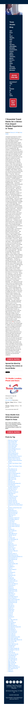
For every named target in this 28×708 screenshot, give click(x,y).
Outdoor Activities (13, 563)
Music (10, 552)
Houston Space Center (13, 526)
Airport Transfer (12, 443)
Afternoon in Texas (13, 440)
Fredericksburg (12, 497)
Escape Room (12, 490)
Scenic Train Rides (13, 583)
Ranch (10, 573)
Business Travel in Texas (14, 459)
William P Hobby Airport (14, 667)
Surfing (10, 615)
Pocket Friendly (12, 569)
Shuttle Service (12, 591)
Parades (10, 565)
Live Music (11, 537)
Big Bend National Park (14, 457)
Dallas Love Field (12, 474)
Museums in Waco (13, 550)
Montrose (11, 546)
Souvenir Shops (12, 598)
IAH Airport (11, 529)
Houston (11, 522)
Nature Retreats (12, 559)
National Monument (13, 555)
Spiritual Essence (12, 601)
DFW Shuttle (11, 484)
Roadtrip (11, 578)
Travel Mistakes (12, 655)
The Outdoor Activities (13, 648)
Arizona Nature (12, 446)
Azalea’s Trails (12, 451)
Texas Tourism (12, 641)
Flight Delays (11, 493)
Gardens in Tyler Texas (14, 503)
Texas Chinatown (12, 631)
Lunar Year (11, 540)
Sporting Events (12, 602)
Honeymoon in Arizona (13, 517)
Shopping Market (12, 589)
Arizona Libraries (12, 444)
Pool (10, 570)
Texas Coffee (11, 634)
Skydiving (11, 592)
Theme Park (11, 652)
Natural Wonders (12, 558)
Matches (10, 543)
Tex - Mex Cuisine (12, 619)
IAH (9, 527)
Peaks (10, 568)
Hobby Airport (11, 514)
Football (10, 494)
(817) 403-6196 (13, 103)
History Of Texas (12, 513)
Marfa (10, 542)
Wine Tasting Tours (13, 668)
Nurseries (11, 562)
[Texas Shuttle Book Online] (14, 14)
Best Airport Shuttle (13, 454)
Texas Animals (12, 622)
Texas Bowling (12, 629)
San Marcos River (12, 580)
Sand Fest (11, 582)
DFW (10, 480)
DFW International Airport (14, 483)
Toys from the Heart (13, 654)
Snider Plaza (11, 593)
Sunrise (10, 612)
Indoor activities (12, 530)
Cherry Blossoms (12, 469)
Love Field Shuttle (13, 539)
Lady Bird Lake (12, 535)
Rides (10, 576)
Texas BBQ (11, 624)
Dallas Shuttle (12, 477)
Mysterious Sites (12, 553)
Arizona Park (12, 447)
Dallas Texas (12, 479)
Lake (10, 536)
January (10, 532)
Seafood (10, 586)
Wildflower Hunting (13, 665)
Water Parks (11, 664)
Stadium (10, 608)
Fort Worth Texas (13, 496)
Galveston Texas (12, 502)
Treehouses (11, 657)
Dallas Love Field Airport (14, 476)
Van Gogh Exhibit (12, 659)
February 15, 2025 (14, 132)
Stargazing (11, 609)
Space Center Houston (13, 599)
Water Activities (12, 662)
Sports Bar (11, 605)
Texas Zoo (11, 642)
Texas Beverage (12, 625)
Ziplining (10, 671)
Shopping (11, 588)
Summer (11, 611)
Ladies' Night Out (12, 533)
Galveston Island (12, 500)
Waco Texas (11, 661)
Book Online (14, 76)
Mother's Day (11, 547)
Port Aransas (11, 572)
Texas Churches (12, 632)
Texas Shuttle (11, 635)
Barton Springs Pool (13, 453)
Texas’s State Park (13, 644)
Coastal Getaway (12, 470)
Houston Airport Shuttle (14, 525)
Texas (10, 621)
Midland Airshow (12, 545)
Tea (9, 618)
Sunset (10, 613)
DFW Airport (11, 481)
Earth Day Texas (12, 489)
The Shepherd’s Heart (13, 649)
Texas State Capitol (13, 638)
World (10, 669)
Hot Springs (11, 520)
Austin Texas (12, 450)
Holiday (10, 516)
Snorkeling (11, 595)
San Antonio (11, 579)
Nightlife (10, 560)
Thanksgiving (11, 645)
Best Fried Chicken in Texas (15, 456)
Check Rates (13, 359)
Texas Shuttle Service (14, 636)
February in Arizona (13, 492)
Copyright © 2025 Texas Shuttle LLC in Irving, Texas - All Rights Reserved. (14, 687)
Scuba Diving (11, 585)
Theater (10, 651)
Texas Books (11, 628)
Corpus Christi (12, 471)
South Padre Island (13, 596)
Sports (10, 603)
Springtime (11, 606)
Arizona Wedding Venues (14, 448)
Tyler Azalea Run (12, 658)
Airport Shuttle (12, 441)
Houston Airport (12, 523)
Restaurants (11, 575)
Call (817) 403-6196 (14, 695)
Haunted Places (12, 510)
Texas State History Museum (15, 639)
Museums (11, 549)
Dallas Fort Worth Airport (14, 473)
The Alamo (11, 646)
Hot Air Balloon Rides (13, 519)
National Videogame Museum (15, 556)
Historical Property (13, 512)
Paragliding (11, 566)
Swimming (11, 616)
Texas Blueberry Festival (14, 626)
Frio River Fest (12, 499)
